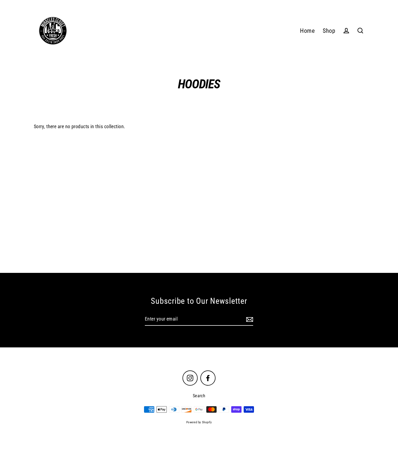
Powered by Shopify (199, 422)
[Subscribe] (248, 319)
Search (199, 395)
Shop (329, 30)
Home (307, 30)
